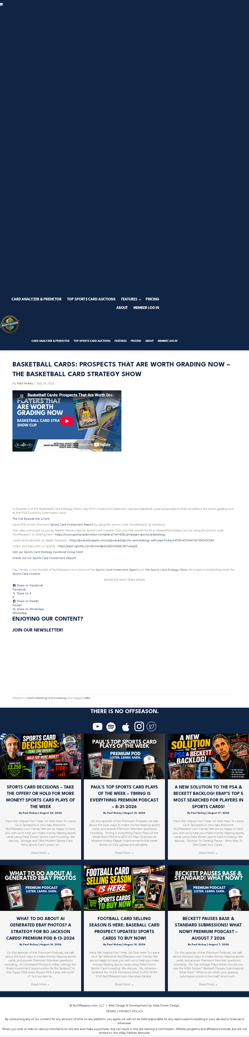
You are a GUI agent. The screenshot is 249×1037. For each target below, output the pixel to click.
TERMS (111, 1011)
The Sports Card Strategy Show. (166, 569)
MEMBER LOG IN (146, 308)
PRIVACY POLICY (131, 1011)
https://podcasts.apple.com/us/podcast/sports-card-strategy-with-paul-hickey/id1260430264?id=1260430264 (141, 540)
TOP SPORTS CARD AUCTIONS (91, 300)
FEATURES (129, 300)
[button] (140, 299)
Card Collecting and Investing (46, 698)
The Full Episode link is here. (31, 519)
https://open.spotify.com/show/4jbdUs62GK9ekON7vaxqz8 (97, 546)
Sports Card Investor (26, 574)
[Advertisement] (124, 480)
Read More (40, 853)
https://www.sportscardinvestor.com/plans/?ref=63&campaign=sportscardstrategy (110, 534)
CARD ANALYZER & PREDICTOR (36, 300)
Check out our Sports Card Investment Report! (44, 558)
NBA (87, 698)
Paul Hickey (30, 813)
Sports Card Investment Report (71, 524)
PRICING (152, 300)
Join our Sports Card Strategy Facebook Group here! (47, 552)
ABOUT (122, 308)
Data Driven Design (166, 1005)
